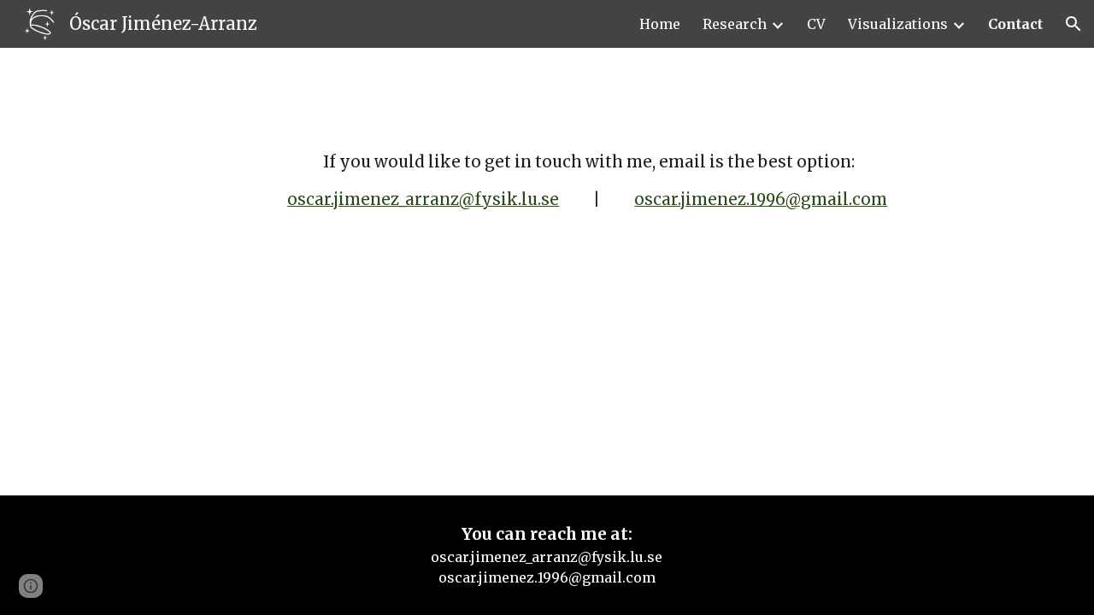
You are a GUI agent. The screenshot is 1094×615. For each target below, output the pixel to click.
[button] (1073, 23)
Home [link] (659, 23)
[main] (589, 151)
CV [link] (816, 23)
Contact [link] (1015, 23)
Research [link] (735, 23)
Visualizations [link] (898, 23)
